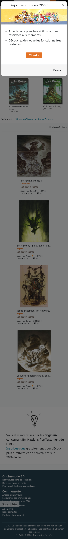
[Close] (63, 5)
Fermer (57, 70)
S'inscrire (34, 55)
